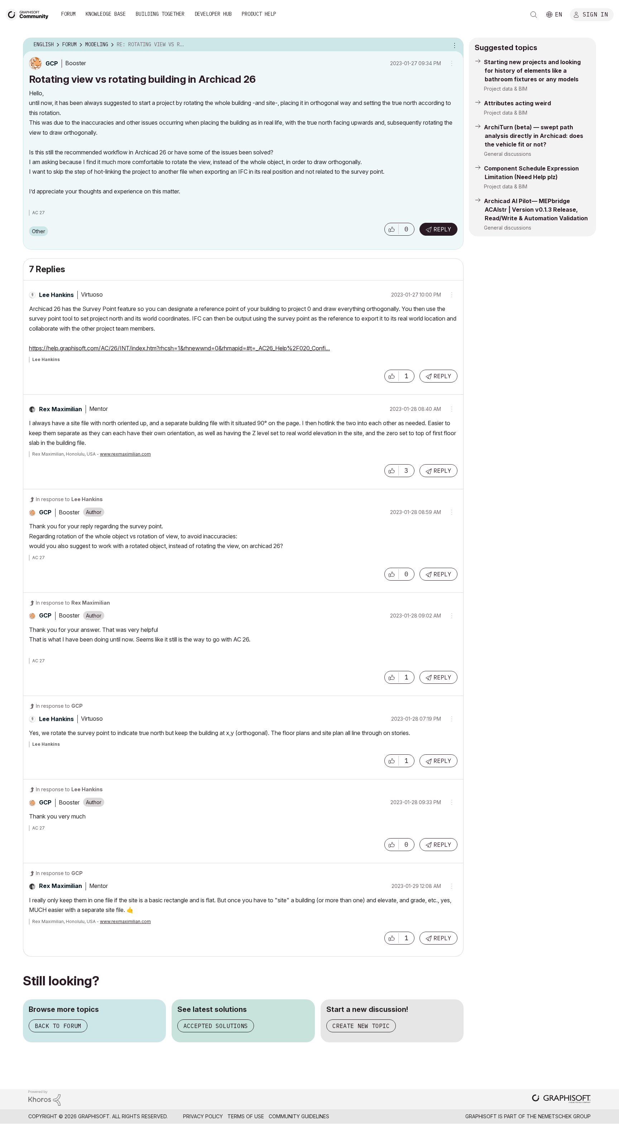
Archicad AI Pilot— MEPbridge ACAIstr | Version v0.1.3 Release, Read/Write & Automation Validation (536, 209)
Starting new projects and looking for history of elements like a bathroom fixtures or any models (532, 70)
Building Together (160, 14)
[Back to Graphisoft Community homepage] (29, 14)
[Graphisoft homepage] (561, 1099)
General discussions (507, 154)
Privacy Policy (203, 1116)
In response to (69, 499)
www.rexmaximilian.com (125, 454)
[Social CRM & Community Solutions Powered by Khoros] (44, 1097)
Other (38, 231)
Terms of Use (245, 1116)
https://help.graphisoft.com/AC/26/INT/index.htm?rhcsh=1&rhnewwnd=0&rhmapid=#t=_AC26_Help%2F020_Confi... (179, 348)
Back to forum (58, 1025)
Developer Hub (213, 14)
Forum (68, 14)
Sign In (595, 14)
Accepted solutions (215, 1025)
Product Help (259, 14)
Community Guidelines (299, 1116)
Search (533, 14)
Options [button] (453, 45)
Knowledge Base (106, 14)
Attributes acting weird (517, 103)
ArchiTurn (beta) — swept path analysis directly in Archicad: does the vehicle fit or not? (533, 136)
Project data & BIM (505, 89)
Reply (442, 229)
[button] (391, 229)
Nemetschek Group (564, 1116)
